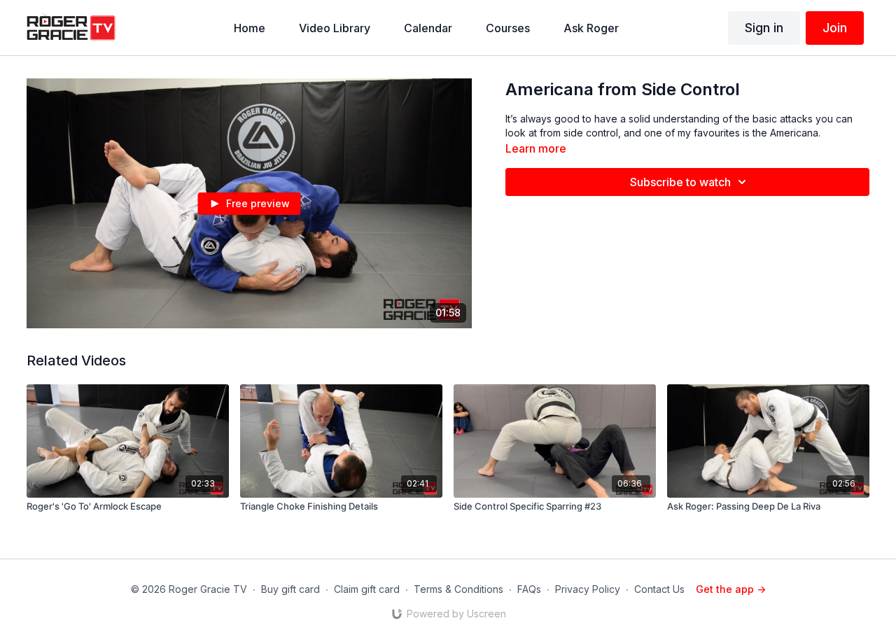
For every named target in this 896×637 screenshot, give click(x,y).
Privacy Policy (587, 589)
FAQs (529, 589)
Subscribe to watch (680, 182)
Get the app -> (731, 589)
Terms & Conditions (458, 589)
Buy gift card (290, 589)
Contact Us (659, 589)
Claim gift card (367, 589)
